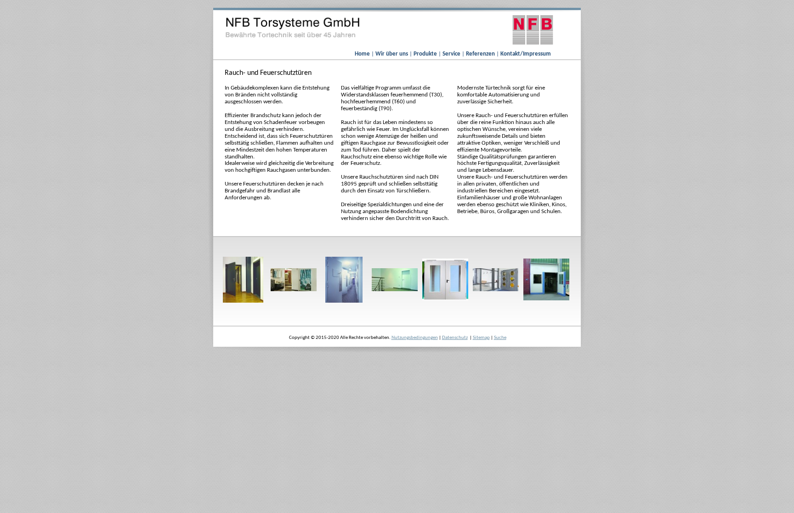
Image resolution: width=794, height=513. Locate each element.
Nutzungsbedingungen (414, 337)
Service (452, 54)
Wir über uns (392, 54)
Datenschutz (455, 337)
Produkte (426, 54)
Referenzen (481, 54)
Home (363, 54)
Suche (500, 337)
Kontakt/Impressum (525, 54)
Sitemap (481, 337)
